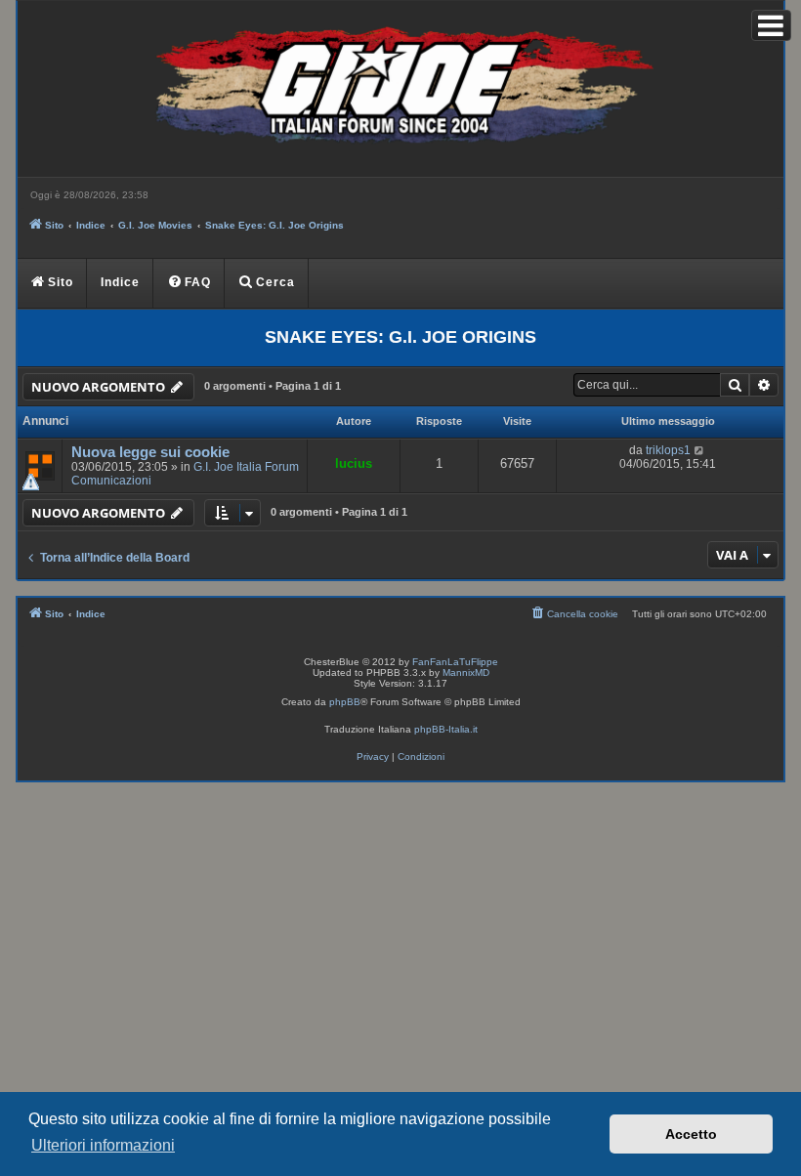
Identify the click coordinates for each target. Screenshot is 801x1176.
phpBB (344, 701)
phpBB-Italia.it (446, 729)
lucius (353, 463)
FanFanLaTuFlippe (455, 661)
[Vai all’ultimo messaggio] (700, 450)
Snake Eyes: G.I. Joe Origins (400, 337)
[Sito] (400, 89)
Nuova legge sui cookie (150, 452)
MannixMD (466, 672)
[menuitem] (189, 283)
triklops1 (668, 450)
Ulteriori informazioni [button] (103, 1145)
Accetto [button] (691, 1134)
